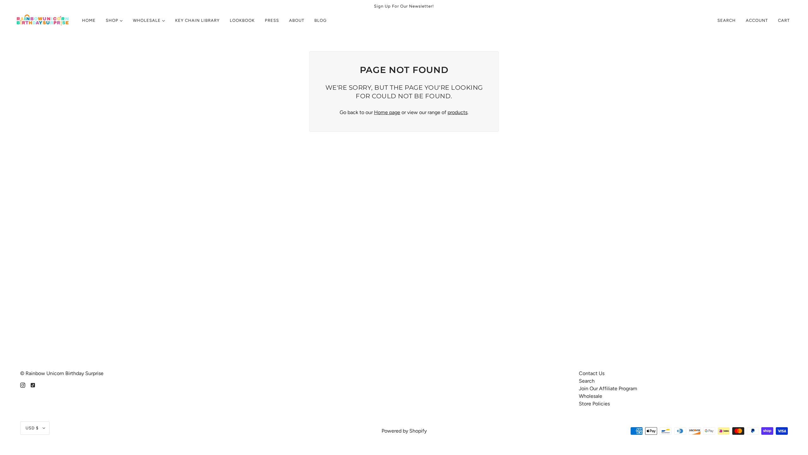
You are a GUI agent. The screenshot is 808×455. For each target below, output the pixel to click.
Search (726, 20)
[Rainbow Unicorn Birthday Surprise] (43, 20)
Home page (387, 112)
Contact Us (591, 373)
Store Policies (594, 404)
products (457, 112)
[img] (23, 385)
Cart (784, 20)
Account (757, 20)
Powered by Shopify (404, 431)
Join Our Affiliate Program (608, 388)
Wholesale (590, 396)
